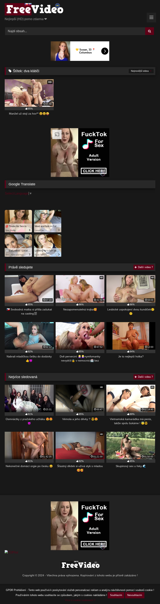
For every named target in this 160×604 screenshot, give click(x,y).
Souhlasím (116, 595)
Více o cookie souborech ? (80, 600)
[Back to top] (148, 592)
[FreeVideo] (80, 10)
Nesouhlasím (134, 595)
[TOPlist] (11, 552)
